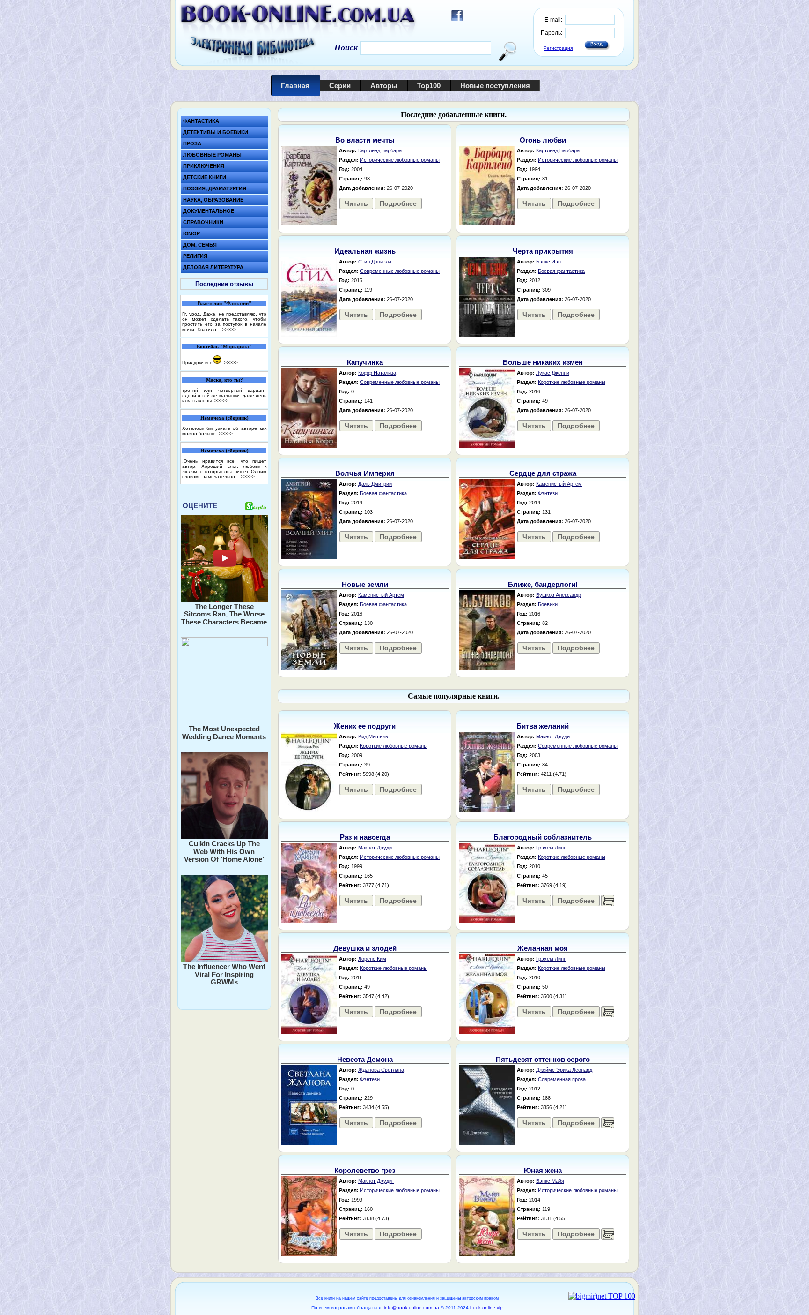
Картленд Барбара (380, 150)
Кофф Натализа (377, 373)
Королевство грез (364, 1170)
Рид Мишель (373, 736)
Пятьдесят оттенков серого (543, 1059)
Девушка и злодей (365, 948)
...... (607, 900)
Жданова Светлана (381, 1070)
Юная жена (543, 1170)
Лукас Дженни (552, 373)
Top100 (429, 86)
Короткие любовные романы (571, 382)
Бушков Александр (558, 595)
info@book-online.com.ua (411, 1307)
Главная (295, 86)
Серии (340, 86)
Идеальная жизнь (365, 251)
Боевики (548, 604)
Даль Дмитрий (375, 484)
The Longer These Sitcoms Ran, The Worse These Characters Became (224, 614)
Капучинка (365, 362)
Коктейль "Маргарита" (224, 346)
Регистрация (558, 48)
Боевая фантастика (561, 271)
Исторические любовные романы (400, 160)
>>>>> (229, 329)
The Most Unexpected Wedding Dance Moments (224, 733)
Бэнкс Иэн (548, 261)
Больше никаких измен (543, 362)
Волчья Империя (365, 473)
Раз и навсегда (365, 837)
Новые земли (365, 584)
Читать (356, 203)
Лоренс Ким (372, 959)
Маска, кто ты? (224, 380)
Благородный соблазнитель (542, 837)
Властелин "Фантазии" (224, 303)
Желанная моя (542, 948)
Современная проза (562, 1079)
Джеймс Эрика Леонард (564, 1070)
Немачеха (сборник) (224, 418)
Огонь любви (543, 140)
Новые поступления (495, 86)
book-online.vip (486, 1307)
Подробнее (398, 203)
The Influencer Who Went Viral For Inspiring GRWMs (224, 974)
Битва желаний (542, 726)
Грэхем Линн (551, 847)
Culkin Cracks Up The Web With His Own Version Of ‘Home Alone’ (224, 851)
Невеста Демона (365, 1059)
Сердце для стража (542, 473)
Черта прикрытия (543, 251)
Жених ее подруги (365, 726)
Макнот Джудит (554, 736)
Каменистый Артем (559, 484)
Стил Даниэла (374, 261)
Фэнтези (548, 493)
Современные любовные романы (400, 271)
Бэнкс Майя (550, 1181)
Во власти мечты (365, 140)
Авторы (383, 86)
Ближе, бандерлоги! (543, 584)
